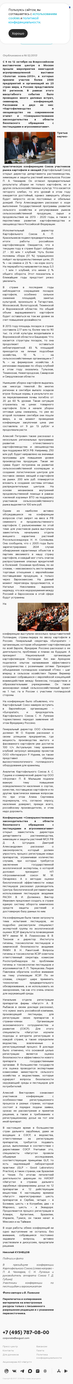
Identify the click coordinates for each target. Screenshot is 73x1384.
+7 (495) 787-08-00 (26, 1332)
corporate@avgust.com (16, 1338)
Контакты (8, 1350)
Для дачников (11, 1354)
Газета (40, 1350)
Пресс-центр (10, 1346)
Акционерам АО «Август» (17, 1361)
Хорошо (18, 33)
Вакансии (41, 1346)
